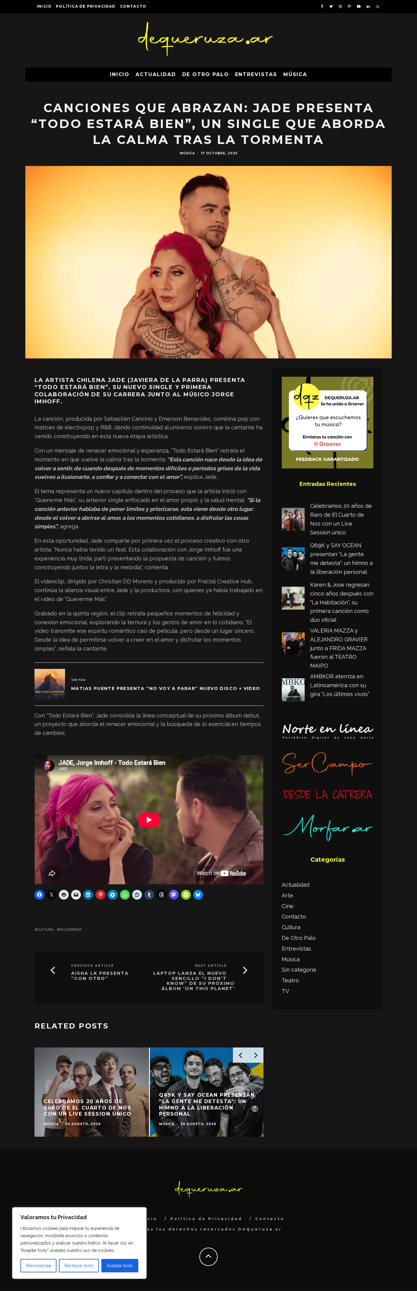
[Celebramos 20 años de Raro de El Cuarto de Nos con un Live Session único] (293, 521)
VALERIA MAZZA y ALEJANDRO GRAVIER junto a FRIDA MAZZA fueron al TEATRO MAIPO (339, 648)
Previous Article (92, 966)
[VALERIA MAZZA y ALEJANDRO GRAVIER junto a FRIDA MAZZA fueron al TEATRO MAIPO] (293, 645)
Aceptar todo (120, 1265)
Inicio (44, 6)
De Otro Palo (205, 74)
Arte (287, 895)
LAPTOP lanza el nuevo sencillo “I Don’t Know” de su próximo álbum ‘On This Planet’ (194, 981)
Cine (287, 906)
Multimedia (70, 929)
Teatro (290, 980)
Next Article (211, 966)
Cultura (45, 929)
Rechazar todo (78, 1265)
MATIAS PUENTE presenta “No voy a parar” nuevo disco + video (165, 688)
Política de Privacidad (85, 6)
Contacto (133, 6)
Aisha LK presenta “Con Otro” (100, 976)
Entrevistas (256, 74)
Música (295, 74)
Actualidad (156, 74)
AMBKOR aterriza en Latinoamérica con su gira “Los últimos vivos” (339, 685)
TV (285, 991)
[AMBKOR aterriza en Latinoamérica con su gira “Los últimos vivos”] (293, 691)
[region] (79, 1243)
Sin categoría (299, 969)
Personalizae (38, 1265)
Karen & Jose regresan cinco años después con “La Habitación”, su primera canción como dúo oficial (341, 602)
